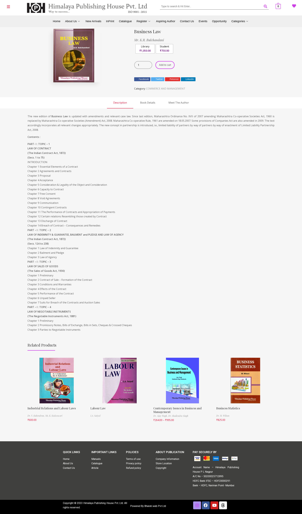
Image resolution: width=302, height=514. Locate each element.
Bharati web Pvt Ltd (155, 506)
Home (56, 21)
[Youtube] (214, 505)
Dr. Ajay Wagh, (160, 415)
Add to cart (165, 65)
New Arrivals (93, 21)
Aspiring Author (165, 21)
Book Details (147, 102)
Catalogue (125, 21)
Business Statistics (228, 408)
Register (142, 21)
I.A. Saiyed (95, 415)
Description (120, 102)
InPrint (110, 21)
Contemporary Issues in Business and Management (177, 410)
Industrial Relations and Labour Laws (52, 408)
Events (203, 21)
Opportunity (219, 21)
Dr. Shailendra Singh (178, 415)
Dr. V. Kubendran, (36, 415)
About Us (71, 21)
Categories (238, 21)
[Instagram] (197, 505)
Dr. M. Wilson (222, 415)
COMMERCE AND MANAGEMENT (165, 88)
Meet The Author (178, 102)
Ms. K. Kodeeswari (53, 415)
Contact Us (187, 21)
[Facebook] (206, 505)
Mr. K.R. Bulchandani (149, 40)
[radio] (145, 48)
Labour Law (98, 408)
